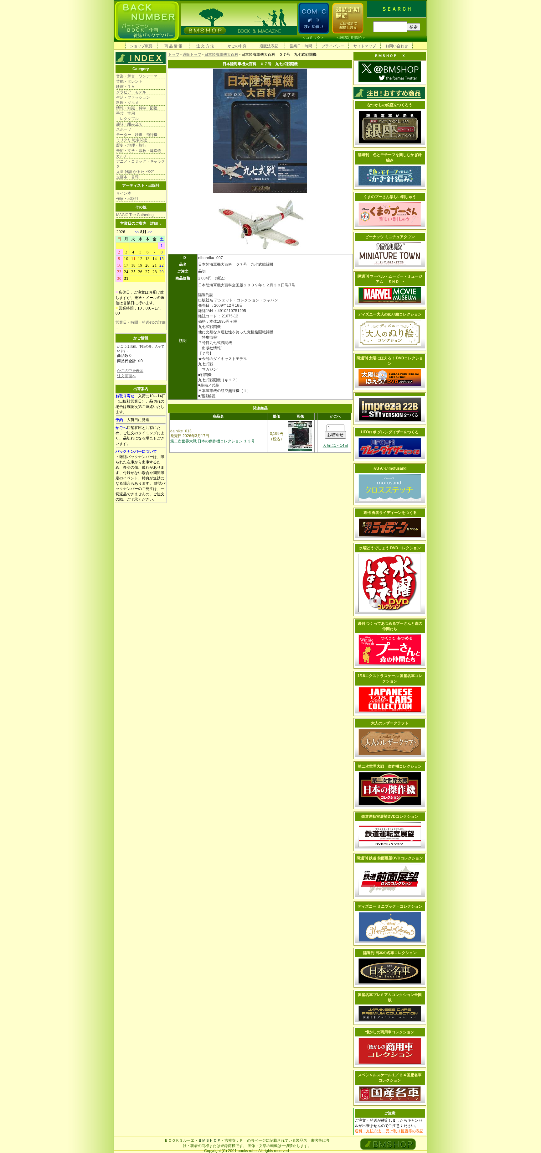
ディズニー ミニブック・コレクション (390, 906)
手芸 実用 (125, 113)
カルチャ (123, 156)
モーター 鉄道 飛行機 (136, 135)
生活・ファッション (133, 97)
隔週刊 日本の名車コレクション (390, 953)
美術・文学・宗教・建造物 (138, 151)
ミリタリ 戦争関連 (131, 140)
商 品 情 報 (173, 46)
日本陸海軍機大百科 (221, 54)
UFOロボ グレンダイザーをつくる (390, 432)
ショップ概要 (141, 46)
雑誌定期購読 (350, 37)
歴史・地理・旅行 (131, 145)
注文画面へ (126, 376)
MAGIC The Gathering (135, 215)
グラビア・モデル (131, 92)
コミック (313, 37)
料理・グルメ (127, 103)
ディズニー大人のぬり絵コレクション (390, 314)
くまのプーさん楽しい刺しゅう (389, 197)
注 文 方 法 (205, 46)
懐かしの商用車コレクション (389, 1032)
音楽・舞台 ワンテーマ (136, 76)
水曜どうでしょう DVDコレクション (390, 548)
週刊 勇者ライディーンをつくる (390, 512)
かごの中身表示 (130, 370)
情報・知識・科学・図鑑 (136, 108)
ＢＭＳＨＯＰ (209, 1140)
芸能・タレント (129, 81)
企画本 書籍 (127, 177)
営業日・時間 (301, 46)
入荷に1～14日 (335, 445)
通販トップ (192, 54)
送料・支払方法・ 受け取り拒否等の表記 (389, 1131)
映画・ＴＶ (125, 87)
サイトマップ (364, 46)
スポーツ (123, 129)
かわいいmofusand (390, 468)
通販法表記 (269, 46)
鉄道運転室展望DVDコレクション (389, 816)
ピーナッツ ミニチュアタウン (390, 237)
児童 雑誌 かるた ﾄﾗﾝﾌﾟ (135, 172)
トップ (173, 54)
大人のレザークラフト (390, 723)
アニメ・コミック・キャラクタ (140, 164)
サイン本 (123, 193)
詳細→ (156, 223)
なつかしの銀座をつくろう (389, 105)
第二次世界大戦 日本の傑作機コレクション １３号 (212, 441)
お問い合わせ (396, 46)
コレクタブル (127, 119)
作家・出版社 (127, 198)
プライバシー (333, 46)
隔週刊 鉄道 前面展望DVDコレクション (390, 858)
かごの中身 (237, 46)
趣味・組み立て (129, 124)
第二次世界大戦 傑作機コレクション (390, 766)
